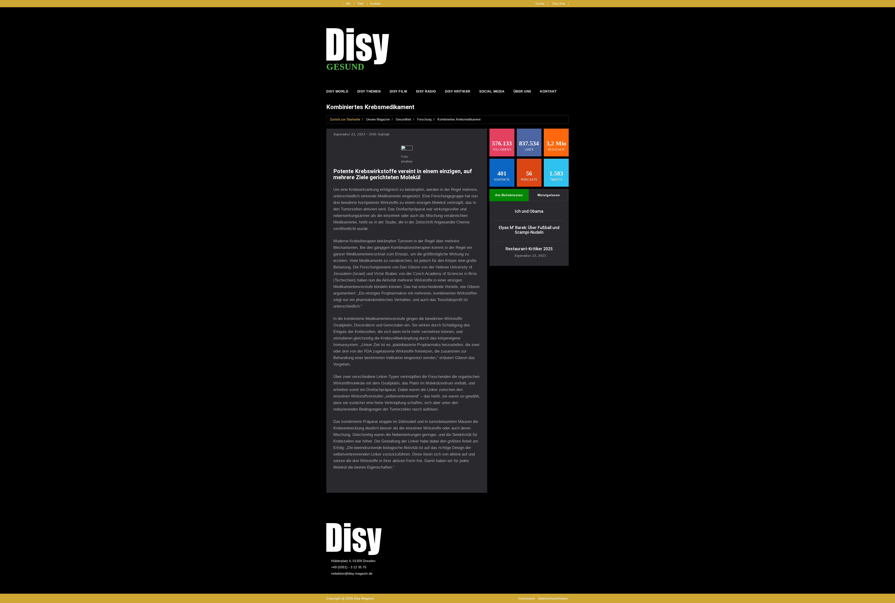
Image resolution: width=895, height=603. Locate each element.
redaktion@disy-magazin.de (351, 573)
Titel (360, 3)
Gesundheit (403, 119)
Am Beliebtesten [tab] (509, 195)
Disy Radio (426, 91)
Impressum (526, 598)
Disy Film (398, 91)
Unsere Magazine (378, 119)
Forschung (424, 119)
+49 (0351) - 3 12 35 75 (348, 567)
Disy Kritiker (457, 91)
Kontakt (375, 3)
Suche (539, 3)
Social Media (491, 91)
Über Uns (522, 91)
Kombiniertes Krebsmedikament (459, 119)
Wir (348, 3)
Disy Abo (558, 3)
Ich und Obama (529, 211)
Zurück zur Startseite (345, 119)
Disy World (337, 91)
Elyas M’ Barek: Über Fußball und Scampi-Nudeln (529, 230)
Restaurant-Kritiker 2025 (529, 248)
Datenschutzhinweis (553, 598)
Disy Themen (369, 91)
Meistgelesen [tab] (548, 195)
